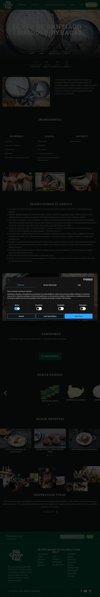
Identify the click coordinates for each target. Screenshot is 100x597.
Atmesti (21, 316)
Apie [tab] (79, 285)
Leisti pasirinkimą (50, 316)
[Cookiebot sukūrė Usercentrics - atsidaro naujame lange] (84, 279)
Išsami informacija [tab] (49, 285)
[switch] (39, 308)
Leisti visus (79, 316)
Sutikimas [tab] (20, 285)
